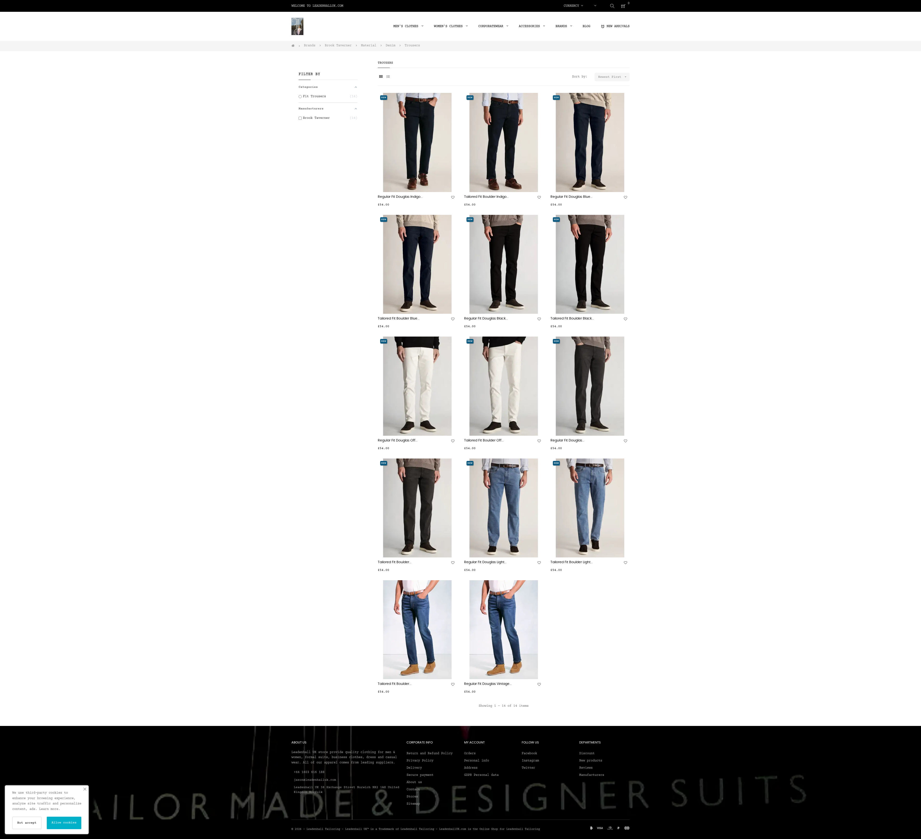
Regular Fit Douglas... (567, 440)
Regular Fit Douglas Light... (485, 562)
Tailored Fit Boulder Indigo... (486, 197)
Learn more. (49, 809)
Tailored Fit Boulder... (394, 562)
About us (414, 782)
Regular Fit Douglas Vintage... (488, 684)
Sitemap (413, 804)
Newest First (612, 77)
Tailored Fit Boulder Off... (484, 440)
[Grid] (381, 77)
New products (590, 761)
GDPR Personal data (481, 775)
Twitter (528, 768)
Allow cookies (64, 822)
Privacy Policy (420, 761)
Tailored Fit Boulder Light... (571, 562)
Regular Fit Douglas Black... (486, 318)
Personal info (476, 761)
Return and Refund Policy (430, 753)
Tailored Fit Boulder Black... (572, 318)
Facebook (529, 753)
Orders (470, 753)
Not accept (26, 823)
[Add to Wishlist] (453, 197)
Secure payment (420, 775)
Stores (412, 797)
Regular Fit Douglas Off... (398, 440)
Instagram (530, 761)
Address (471, 768)
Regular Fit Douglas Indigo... (400, 197)
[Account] (595, 6)
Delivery (414, 768)
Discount (587, 753)
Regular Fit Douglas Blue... (571, 197)
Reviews (586, 768)
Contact (413, 789)
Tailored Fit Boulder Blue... (398, 318)
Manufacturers (591, 775)
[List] (388, 77)
